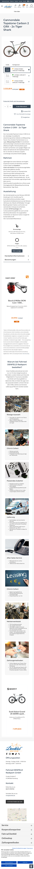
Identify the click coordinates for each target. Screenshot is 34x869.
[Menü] (2, 6)
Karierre (16, 1)
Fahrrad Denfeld (9, 834)
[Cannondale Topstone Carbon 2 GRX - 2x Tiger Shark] (17, 49)
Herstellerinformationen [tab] (15, 256)
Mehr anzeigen (17, 251)
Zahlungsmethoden (10, 842)
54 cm (7, 69)
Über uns (12, 1)
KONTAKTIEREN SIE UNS (14, 801)
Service (30, 1)
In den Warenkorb (21, 106)
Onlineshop (7, 838)
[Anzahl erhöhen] (10, 106)
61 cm (7, 81)
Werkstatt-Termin (5, 1)
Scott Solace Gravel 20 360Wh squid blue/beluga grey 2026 (17, 713)
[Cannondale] (17, 34)
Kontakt (24, 1)
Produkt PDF (27, 111)
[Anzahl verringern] (5, 106)
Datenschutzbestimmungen (19, 848)
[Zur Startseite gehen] (8, 6)
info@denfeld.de (10, 795)
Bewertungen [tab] (10, 260)
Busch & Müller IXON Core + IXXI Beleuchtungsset (17, 302)
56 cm (7, 75)
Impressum (30, 848)
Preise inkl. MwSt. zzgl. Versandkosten (14, 101)
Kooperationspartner (11, 829)
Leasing (20, 1)
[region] (17, 298)
